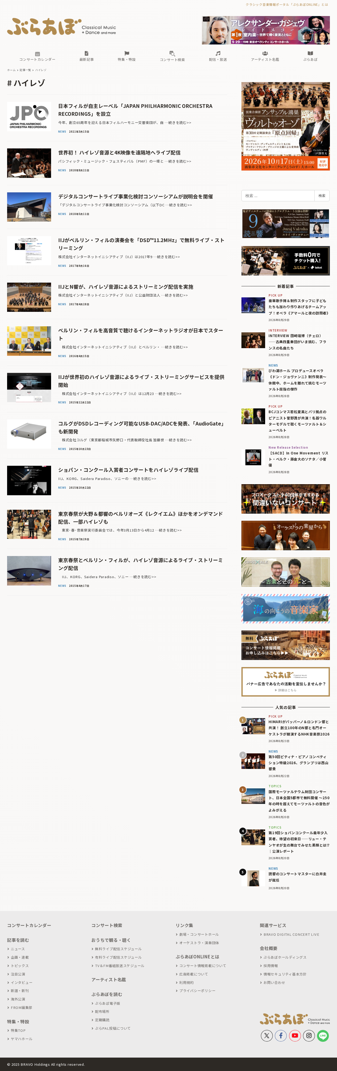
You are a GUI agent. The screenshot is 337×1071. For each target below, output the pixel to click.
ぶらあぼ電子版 (107, 1003)
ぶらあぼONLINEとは (197, 956)
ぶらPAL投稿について (113, 1028)
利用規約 (186, 982)
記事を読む (18, 940)
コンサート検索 (106, 925)
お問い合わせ (274, 982)
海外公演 (18, 999)
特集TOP (18, 1030)
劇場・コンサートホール (199, 934)
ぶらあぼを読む (106, 994)
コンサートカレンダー (29, 925)
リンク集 (184, 925)
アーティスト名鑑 (108, 979)
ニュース (18, 948)
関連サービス (273, 925)
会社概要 (268, 948)
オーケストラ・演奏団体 (199, 942)
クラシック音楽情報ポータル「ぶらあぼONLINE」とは (287, 4)
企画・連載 (20, 957)
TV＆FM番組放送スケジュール (120, 965)
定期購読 (102, 1019)
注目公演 (18, 974)
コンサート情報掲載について (202, 965)
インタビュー (21, 982)
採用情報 (271, 965)
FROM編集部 (21, 1007)
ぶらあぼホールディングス (285, 957)
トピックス (20, 965)
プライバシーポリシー (197, 990)
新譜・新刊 (20, 990)
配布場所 (102, 1011)
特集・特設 (18, 1021)
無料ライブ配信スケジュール (118, 948)
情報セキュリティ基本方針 (285, 974)
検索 (322, 195)
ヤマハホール (21, 1038)
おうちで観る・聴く (111, 940)
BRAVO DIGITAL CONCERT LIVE (291, 934)
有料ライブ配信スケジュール (118, 957)
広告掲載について (193, 974)
